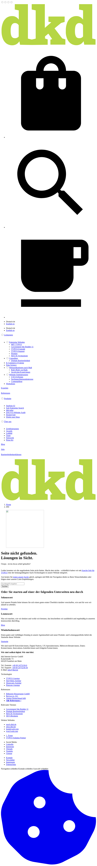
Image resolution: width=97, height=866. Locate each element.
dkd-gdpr (9, 410)
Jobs (3, 449)
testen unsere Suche (21, 577)
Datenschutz (11, 764)
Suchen (5, 586)
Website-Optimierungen (18, 375)
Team (8, 435)
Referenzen (5, 393)
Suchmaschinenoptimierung (22, 379)
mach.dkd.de (11, 724)
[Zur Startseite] (48, 45)
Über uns (7, 421)
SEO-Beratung (12, 716)
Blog (3, 444)
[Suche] (51, 227)
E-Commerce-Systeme (15, 363)
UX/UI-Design (17, 377)
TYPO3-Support (18, 351)
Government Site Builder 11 (22, 347)
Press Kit (9, 440)
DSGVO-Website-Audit (15, 412)
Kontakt (9, 758)
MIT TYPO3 (16, 344)
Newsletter (10, 760)
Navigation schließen (9, 769)
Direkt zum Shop (13, 417)
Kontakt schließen (25, 769)
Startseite (4, 641)
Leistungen (8, 335)
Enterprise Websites (17, 342)
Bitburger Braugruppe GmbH (18, 694)
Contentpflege (16, 381)
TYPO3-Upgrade (18, 349)
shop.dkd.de (11, 727)
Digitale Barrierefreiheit (20, 361)
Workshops (10, 384)
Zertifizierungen (12, 429)
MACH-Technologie (19, 356)
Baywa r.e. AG (12, 696)
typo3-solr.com (12, 731)
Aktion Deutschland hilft (16, 698)
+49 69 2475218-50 (20, 668)
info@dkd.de (13, 670)
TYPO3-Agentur (13, 678)
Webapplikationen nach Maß (20, 368)
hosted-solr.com (12, 729)
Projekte (4, 609)
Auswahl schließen (40, 769)
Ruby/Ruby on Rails (19, 370)
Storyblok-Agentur (13, 681)
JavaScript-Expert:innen (20, 372)
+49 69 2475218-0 (19, 665)
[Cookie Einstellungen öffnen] (48, 864)
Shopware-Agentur (13, 683)
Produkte (7, 398)
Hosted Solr (11, 415)
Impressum (10, 762)
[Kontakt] (51, 317)
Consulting (13, 358)
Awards (9, 431)
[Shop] (51, 137)
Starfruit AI (10, 406)
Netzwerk (10, 438)
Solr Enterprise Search (15, 408)
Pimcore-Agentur (13, 685)
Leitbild (9, 433)
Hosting (14, 353)
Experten (4, 388)
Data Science (11, 365)
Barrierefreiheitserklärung (11, 454)
